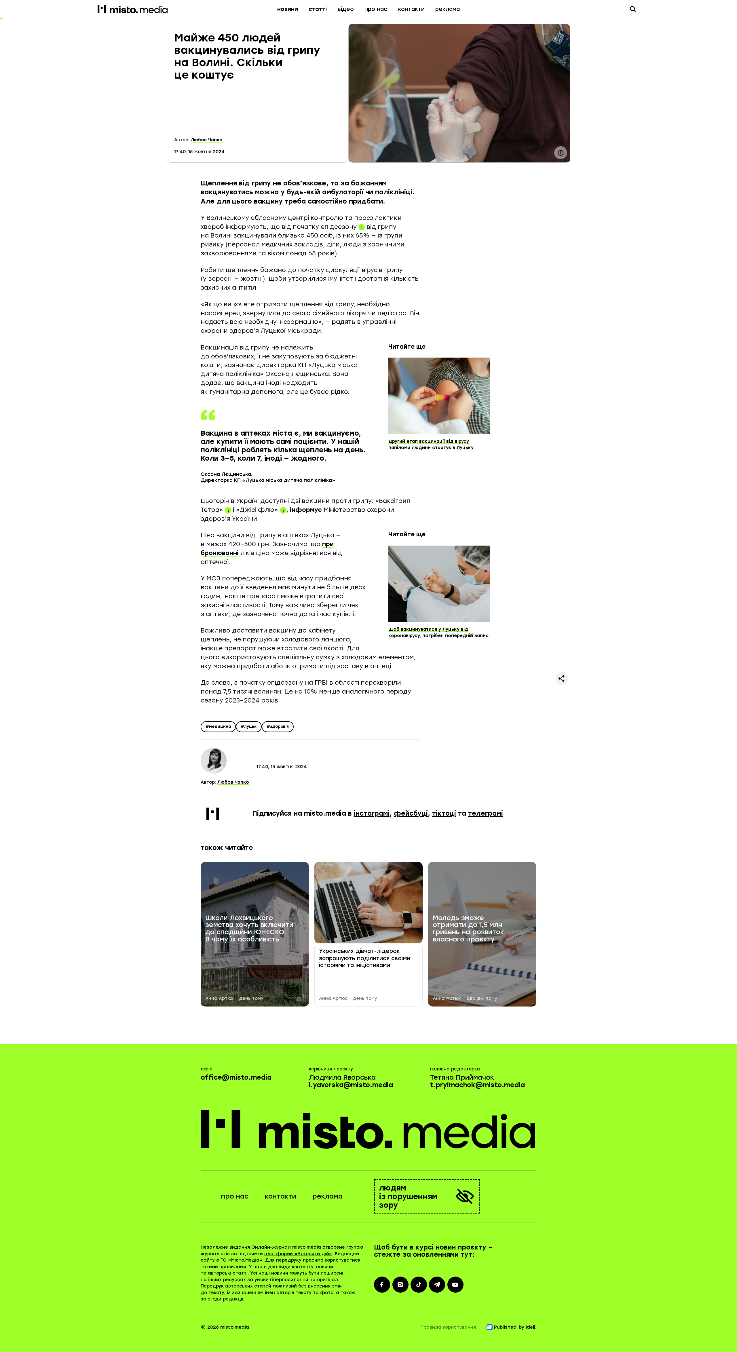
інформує (305, 509)
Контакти (411, 9)
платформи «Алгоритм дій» (298, 1253)
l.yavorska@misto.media (351, 1085)
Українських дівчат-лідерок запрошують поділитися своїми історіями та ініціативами (364, 958)
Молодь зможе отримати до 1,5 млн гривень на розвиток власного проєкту (468, 929)
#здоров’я (278, 726)
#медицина (218, 726)
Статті (318, 9)
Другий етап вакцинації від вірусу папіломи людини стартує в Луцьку (431, 445)
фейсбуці (411, 813)
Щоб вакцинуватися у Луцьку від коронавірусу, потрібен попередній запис (438, 633)
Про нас (375, 9)
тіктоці (444, 813)
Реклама (447, 9)
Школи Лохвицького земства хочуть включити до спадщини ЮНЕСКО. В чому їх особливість (249, 929)
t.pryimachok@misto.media (477, 1085)
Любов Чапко (207, 140)
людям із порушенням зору (408, 1196)
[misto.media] (369, 1129)
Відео (346, 9)
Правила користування (448, 1327)
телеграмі (485, 813)
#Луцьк (249, 726)
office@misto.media (236, 1077)
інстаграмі (372, 813)
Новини (287, 9)
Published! (506, 1327)
